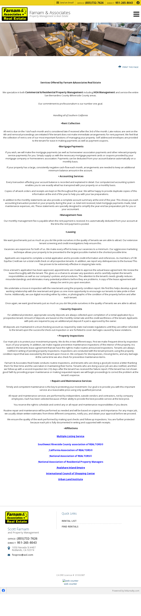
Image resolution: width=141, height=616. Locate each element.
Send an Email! (66, 2)
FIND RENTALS (70, 526)
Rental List (69, 520)
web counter (70, 583)
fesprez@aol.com (22, 554)
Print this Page (130, 67)
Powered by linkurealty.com (125, 590)
